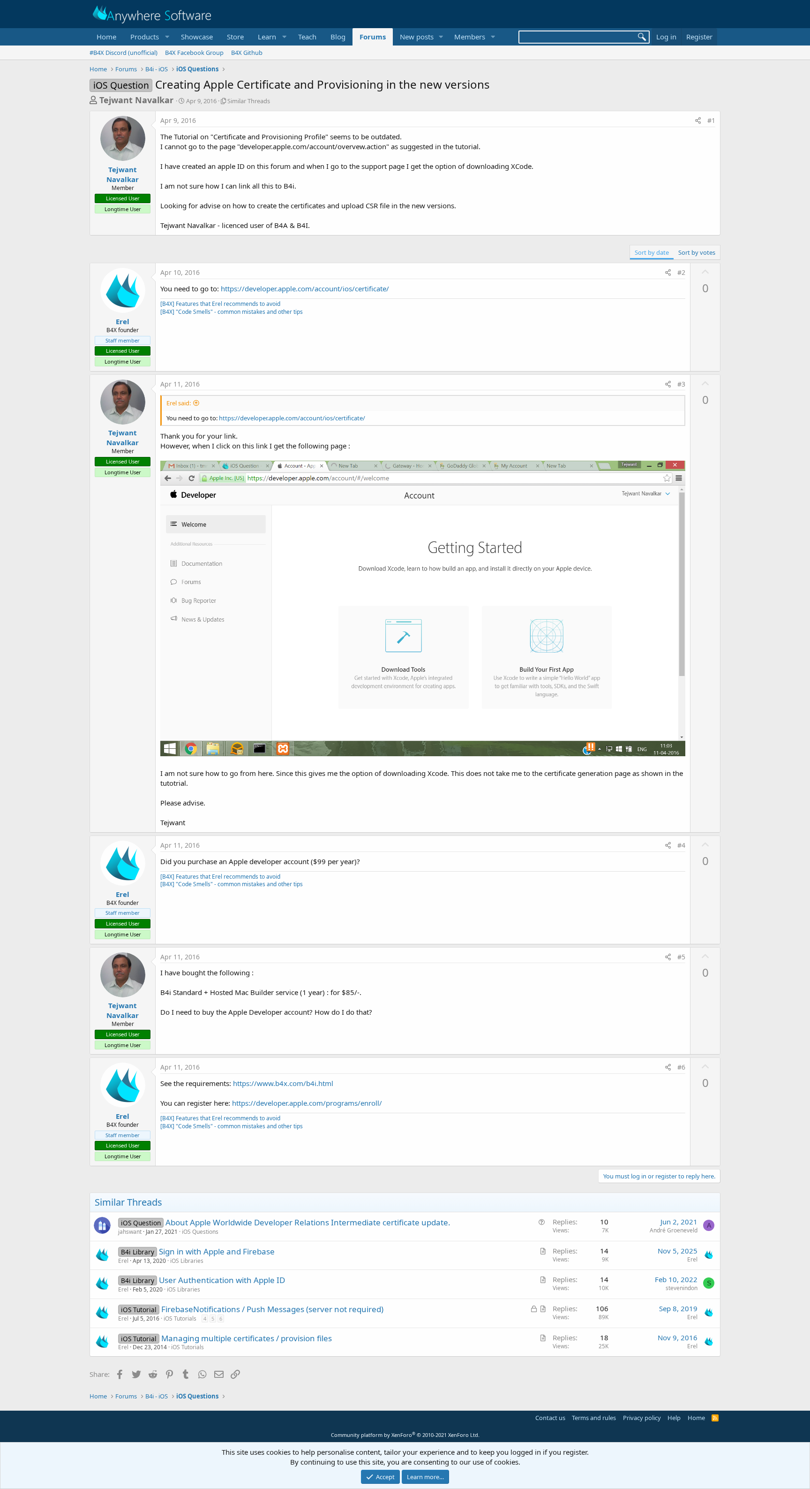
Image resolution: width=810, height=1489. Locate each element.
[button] (148, 37)
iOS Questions (200, 1232)
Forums (373, 36)
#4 (681, 845)
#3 (681, 384)
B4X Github (246, 52)
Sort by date (652, 252)
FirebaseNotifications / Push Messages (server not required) (272, 1309)
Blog (337, 36)
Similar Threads (248, 101)
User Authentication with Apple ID (222, 1280)
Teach (307, 36)
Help (674, 1417)
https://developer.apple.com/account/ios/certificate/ (305, 288)
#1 (711, 120)
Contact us (550, 1417)
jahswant (130, 1232)
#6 (681, 1067)
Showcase (197, 36)
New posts (417, 36)
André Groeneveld (674, 1230)
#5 (681, 956)
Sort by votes (696, 252)
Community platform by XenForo (405, 1434)
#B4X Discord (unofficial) (124, 52)
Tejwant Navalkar (136, 100)
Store (235, 36)
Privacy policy (642, 1417)
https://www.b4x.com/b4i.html (283, 1083)
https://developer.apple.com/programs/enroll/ (307, 1103)
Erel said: (178, 403)
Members (469, 36)
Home (106, 36)
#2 (681, 272)
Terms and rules (594, 1417)
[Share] (698, 120)
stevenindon (682, 1288)
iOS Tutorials (180, 1318)
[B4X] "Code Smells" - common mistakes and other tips (231, 312)
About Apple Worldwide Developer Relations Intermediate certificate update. (307, 1222)
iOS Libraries (186, 1261)
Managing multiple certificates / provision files (246, 1338)
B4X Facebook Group (194, 52)
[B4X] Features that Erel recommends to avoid (220, 304)
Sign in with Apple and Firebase (217, 1251)
